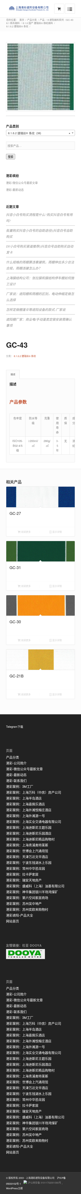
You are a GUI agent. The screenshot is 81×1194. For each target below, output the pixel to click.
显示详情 (57, 531)
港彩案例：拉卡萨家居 (22, 874)
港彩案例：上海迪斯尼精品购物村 (30, 839)
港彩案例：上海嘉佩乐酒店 (25, 804)
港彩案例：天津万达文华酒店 (27, 856)
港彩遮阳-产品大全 (19, 915)
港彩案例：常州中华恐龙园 (25, 868)
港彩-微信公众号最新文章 (22, 183)
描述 (13, 374)
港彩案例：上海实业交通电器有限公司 (33, 821)
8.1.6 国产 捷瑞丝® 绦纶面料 (38, 23)
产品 (42, 19)
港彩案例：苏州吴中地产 (24, 903)
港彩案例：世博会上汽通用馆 (27, 850)
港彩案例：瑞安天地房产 (24, 880)
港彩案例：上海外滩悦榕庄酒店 (28, 809)
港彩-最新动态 (15, 190)
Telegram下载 (14, 726)
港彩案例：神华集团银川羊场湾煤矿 (32, 891)
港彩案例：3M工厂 (19, 786)
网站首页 (12, 921)
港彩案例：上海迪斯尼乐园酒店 (28, 833)
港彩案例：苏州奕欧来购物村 (27, 909)
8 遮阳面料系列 (56, 19)
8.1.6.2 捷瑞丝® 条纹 (17, 26)
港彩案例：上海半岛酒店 (24, 798)
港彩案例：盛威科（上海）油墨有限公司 (35, 886)
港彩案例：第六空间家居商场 (27, 897)
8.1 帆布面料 (13, 23)
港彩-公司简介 (16, 763)
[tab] (13, 374)
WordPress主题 (14, 1188)
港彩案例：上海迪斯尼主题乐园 (28, 827)
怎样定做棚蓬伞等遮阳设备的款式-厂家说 (35, 309)
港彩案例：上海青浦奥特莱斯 (27, 845)
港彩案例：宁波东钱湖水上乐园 (28, 862)
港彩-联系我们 (16, 780)
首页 (21, 19)
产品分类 (32, 19)
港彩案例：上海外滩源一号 (25, 815)
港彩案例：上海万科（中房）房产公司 (33, 792)
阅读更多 (26, 531)
